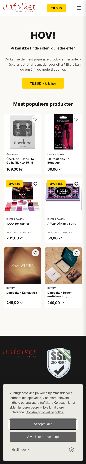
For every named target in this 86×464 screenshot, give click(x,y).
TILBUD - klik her (43, 83)
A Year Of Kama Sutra (61, 223)
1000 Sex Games (18, 223)
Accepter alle (43, 424)
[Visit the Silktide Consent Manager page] (71, 449)
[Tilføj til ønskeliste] (35, 119)
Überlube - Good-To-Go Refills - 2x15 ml (20, 160)
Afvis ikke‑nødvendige (43, 436)
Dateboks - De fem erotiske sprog (59, 294)
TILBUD (56, 8)
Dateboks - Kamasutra (21, 292)
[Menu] (79, 8)
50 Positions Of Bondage (58, 160)
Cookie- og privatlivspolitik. (45, 412)
